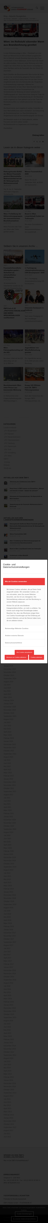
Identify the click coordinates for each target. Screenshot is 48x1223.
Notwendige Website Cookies (16, 628)
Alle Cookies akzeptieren (24, 652)
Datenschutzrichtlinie (13, 643)
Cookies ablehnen (36, 657)
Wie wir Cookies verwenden (16, 581)
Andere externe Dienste (14, 635)
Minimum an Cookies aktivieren (16, 657)
